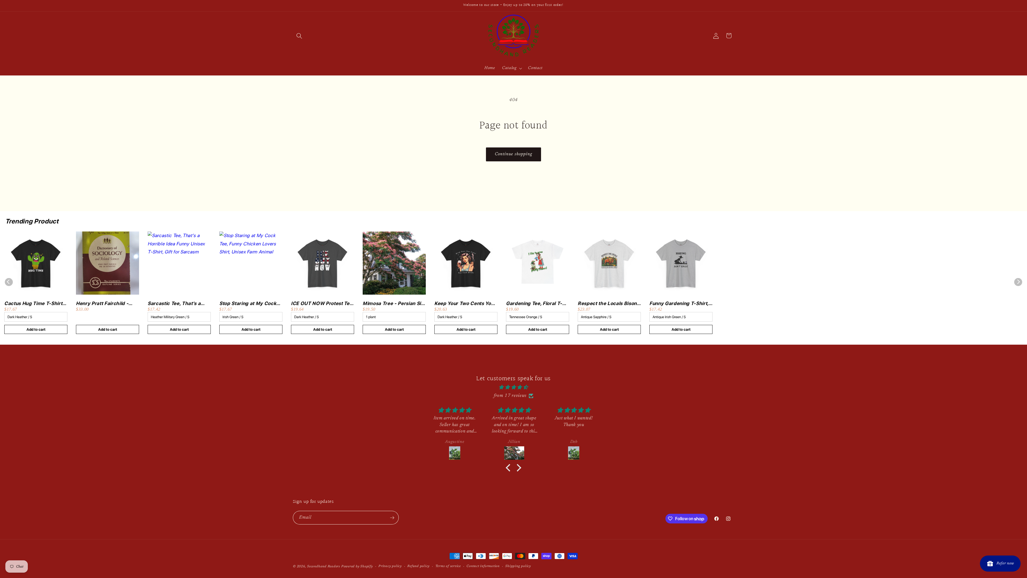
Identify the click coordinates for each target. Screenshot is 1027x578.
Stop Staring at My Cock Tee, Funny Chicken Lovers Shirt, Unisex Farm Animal (250, 304)
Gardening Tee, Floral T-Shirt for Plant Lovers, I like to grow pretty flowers (537, 304)
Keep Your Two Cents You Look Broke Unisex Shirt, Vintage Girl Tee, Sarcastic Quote (465, 304)
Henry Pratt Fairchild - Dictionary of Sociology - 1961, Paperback (105, 304)
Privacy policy (390, 566)
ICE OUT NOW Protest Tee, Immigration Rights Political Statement (322, 304)
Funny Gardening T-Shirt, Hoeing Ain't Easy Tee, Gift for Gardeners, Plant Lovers (680, 304)
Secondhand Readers (323, 566)
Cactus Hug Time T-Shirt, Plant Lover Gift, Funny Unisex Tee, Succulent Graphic (34, 304)
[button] (299, 35)
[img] (513, 387)
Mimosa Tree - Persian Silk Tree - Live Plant (394, 304)
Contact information (483, 566)
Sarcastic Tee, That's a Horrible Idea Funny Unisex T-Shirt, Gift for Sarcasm (174, 304)
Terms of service (448, 566)
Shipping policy (518, 566)
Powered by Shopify (357, 566)
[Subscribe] (392, 518)
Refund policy (418, 566)
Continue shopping (513, 154)
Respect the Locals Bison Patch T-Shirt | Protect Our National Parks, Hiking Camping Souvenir (609, 304)
